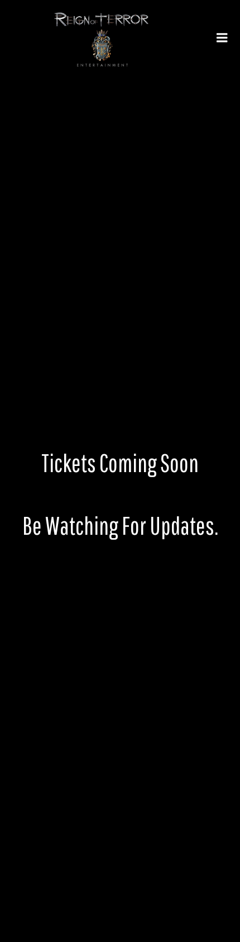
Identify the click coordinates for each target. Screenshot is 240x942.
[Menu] (222, 38)
